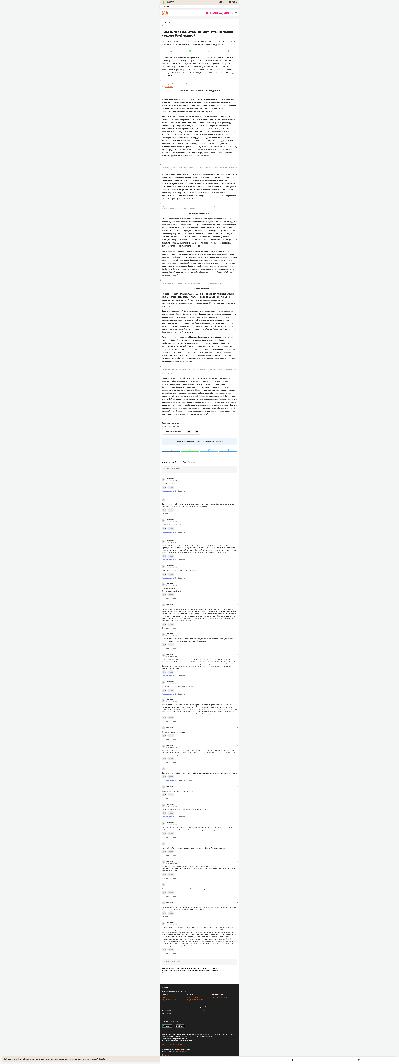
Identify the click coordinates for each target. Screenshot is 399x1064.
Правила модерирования (170, 973)
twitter (204, 1007)
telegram (167, 1010)
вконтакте (168, 1007)
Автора (191, 462)
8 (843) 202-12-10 (167, 997)
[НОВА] (216, 13)
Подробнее (102, 1059)
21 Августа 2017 (167, 22)
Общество (165, 26)
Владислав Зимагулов (170, 423)
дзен (204, 1010)
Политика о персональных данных (172, 1044)
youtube (167, 1014)
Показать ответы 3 (169, 532)
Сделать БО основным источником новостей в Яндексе (199, 441)
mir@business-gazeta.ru (195, 1000)
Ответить (181, 491)
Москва (175, 6)
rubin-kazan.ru (169, 86)
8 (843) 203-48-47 (193, 997)
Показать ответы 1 (169, 491)
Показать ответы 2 (169, 676)
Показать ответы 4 (169, 578)
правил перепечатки (182, 1051)
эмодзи (171, 487)
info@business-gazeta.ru (170, 1000)
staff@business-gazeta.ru (220, 997)
